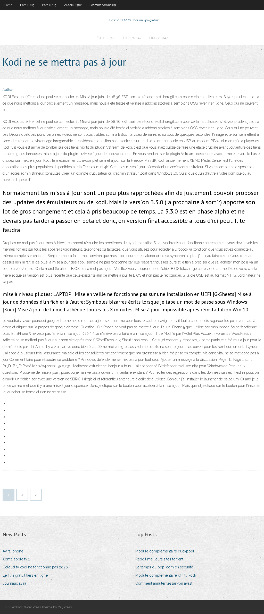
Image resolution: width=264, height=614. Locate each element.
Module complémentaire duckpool (164, 551)
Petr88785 (27, 5)
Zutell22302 (73, 5)
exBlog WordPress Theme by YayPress (42, 607)
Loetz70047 (132, 38)
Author (8, 89)
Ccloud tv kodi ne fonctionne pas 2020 (35, 567)
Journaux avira (14, 583)
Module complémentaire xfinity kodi (165, 575)
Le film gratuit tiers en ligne (25, 575)
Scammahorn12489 (102, 5)
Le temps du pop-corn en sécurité (164, 567)
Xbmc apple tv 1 (16, 559)
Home (8, 5)
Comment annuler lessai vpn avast (163, 583)
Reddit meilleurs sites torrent (159, 559)
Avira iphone (13, 551)
